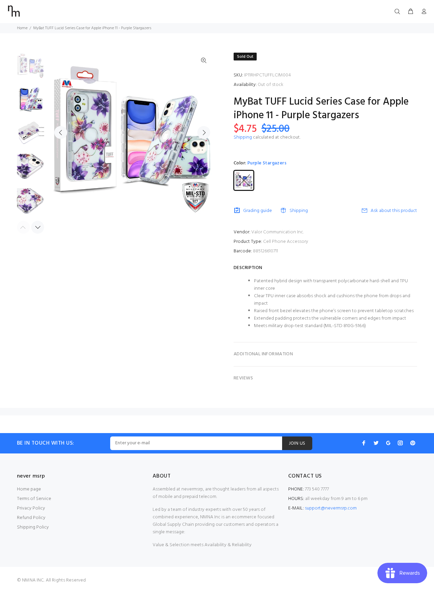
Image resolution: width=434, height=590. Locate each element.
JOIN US (297, 443)
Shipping (243, 137)
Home (22, 28)
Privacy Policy (31, 508)
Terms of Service (34, 499)
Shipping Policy (33, 527)
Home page (29, 489)
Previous (60, 132)
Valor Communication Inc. (277, 232)
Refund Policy (31, 518)
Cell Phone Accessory (285, 242)
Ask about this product (394, 211)
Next (203, 132)
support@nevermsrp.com (331, 508)
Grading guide (257, 211)
